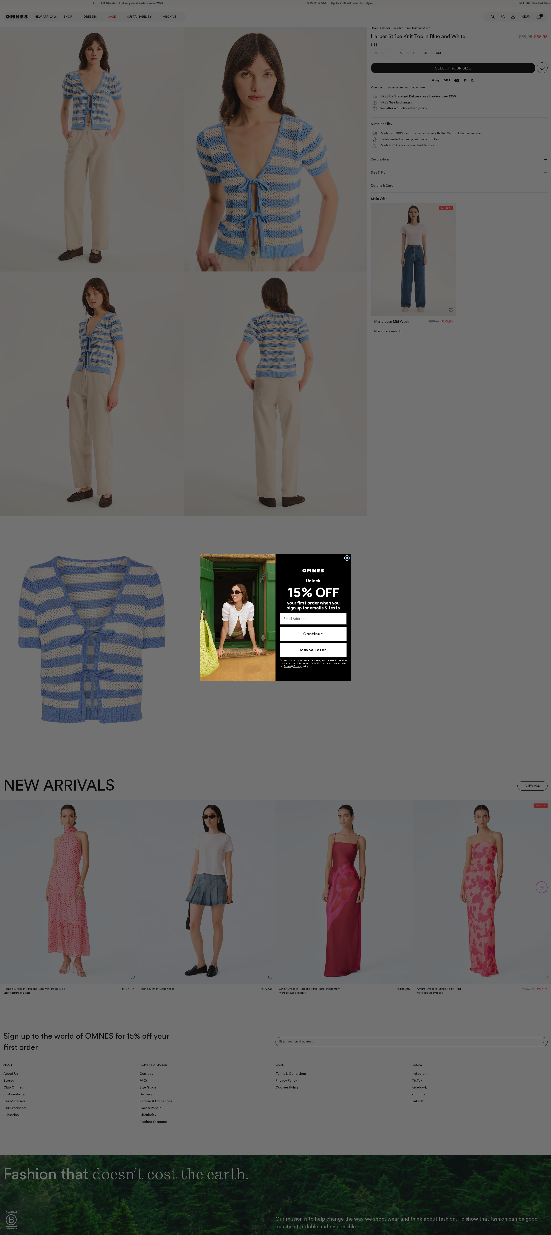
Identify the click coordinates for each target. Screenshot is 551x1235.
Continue (313, 633)
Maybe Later (313, 649)
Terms (287, 666)
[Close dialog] (347, 558)
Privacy (297, 666)
